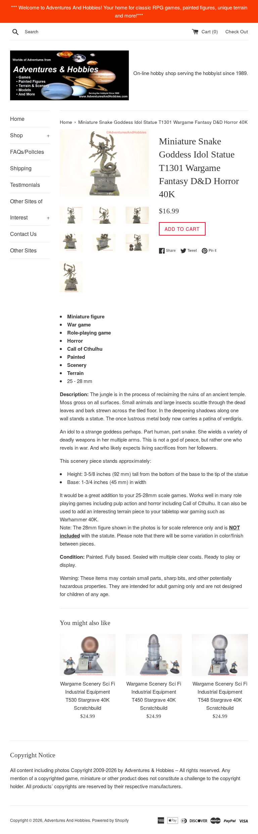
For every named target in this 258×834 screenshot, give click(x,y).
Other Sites (23, 250)
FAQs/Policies (27, 151)
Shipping (21, 168)
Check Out (236, 31)
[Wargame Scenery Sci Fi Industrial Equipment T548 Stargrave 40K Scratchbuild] (220, 655)
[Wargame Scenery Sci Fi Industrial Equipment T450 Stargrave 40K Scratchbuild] (154, 655)
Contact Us (23, 234)
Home (17, 119)
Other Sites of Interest (30, 209)
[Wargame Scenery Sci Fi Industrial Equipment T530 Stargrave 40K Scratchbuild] (88, 655)
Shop (30, 135)
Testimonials (25, 184)
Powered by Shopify (110, 820)
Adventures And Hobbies (67, 820)
